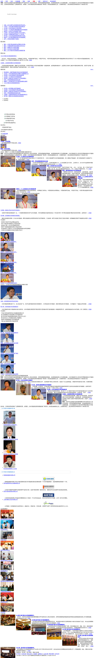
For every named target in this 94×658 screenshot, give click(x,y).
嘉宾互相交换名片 (5, 550)
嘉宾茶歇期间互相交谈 (6, 519)
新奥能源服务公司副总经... (10, 424)
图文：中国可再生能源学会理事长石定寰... (15, 44)
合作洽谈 (24, 653)
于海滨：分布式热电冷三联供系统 (9, 374)
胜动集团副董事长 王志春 (10, 468)
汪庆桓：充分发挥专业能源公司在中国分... (15, 32)
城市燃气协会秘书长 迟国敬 (11, 454)
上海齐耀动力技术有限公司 (11, 499)
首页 (2, 1)
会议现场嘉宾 (4, 602)
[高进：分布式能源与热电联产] (7, 362)
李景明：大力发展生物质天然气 (9, 283)
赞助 (24, 1)
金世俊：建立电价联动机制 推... (9, 262)
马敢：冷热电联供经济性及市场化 (9, 301)
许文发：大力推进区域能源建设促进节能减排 (15, 29)
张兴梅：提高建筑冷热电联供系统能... (10, 215)
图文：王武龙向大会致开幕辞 (11, 49)
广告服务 (35, 653)
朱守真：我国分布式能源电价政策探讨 (14, 96)
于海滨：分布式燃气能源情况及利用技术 (14, 26)
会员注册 (46, 653)
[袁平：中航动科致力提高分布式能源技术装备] (7, 271)
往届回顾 (17, 1)
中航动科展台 (4, 529)
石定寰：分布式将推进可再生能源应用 (14, 75)
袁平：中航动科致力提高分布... (9, 272)
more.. (91, 69)
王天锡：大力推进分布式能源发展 (13, 76)
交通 (39, 1)
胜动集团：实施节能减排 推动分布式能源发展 (16, 72)
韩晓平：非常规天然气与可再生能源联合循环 (15, 81)
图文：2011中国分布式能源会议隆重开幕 (14, 50)
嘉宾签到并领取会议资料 (7, 581)
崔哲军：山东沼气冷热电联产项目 (13, 31)
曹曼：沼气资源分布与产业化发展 (9, 343)
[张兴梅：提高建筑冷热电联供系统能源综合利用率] (7, 240)
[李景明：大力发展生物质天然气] (7, 282)
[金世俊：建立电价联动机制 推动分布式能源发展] (7, 261)
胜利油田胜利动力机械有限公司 (12, 483)
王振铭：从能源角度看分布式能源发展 (11, 63)
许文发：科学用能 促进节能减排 (12, 88)
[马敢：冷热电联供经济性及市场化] (11, 299)
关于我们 (18, 653)
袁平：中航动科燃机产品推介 (11, 39)
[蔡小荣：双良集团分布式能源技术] (7, 331)
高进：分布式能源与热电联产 (8, 363)
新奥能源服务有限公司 (9, 475)
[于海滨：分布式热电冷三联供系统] (7, 373)
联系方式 (45, 1)
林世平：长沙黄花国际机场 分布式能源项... (15, 37)
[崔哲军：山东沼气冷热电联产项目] (7, 352)
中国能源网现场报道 (6, 591)
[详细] (30, 60)
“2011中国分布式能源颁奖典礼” (9, 56)
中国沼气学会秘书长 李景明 (11, 439)
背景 (7, 1)
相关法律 (29, 653)
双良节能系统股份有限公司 (11, 491)
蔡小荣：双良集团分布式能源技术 (9, 306)
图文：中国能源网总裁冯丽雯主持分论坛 (14, 46)
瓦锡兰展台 (3, 539)
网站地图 (51, 653)
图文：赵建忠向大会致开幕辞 (11, 47)
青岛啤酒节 (53, 1)
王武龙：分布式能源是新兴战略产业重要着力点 (16, 73)
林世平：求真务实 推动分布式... (9, 252)
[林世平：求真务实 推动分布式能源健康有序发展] (7, 251)
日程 (11, 1)
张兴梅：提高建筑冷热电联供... (9, 241)
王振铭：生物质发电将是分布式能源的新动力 (15, 94)
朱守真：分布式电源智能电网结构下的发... (15, 35)
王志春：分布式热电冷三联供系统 (13, 28)
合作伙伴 (57, 653)
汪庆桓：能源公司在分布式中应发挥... (10, 210)
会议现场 (3, 612)
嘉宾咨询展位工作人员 (6, 560)
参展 (29, 1)
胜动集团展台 (4, 571)
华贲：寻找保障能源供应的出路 (12, 79)
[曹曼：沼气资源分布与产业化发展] (7, 342)
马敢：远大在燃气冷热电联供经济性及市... (15, 25)
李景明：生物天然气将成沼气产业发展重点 (15, 78)
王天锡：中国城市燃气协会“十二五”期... (14, 34)
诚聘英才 (40, 653)
